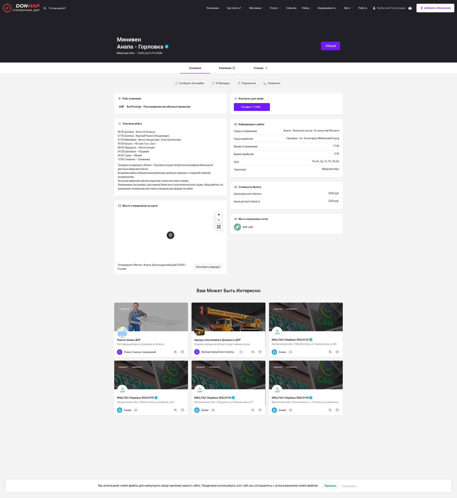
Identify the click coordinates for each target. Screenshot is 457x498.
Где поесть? (234, 8)
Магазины (255, 8)
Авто (347, 8)
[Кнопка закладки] (337, 352)
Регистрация (397, 8)
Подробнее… (350, 485)
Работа (362, 8)
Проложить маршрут (208, 266)
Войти (380, 8)
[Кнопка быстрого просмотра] (330, 352)
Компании (213, 8)
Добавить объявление (437, 8)
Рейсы (305, 8)
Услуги (274, 8)
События (291, 8)
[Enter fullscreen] (218, 226)
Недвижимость (327, 8)
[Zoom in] (218, 214)
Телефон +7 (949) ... (252, 107)
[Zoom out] (218, 219)
